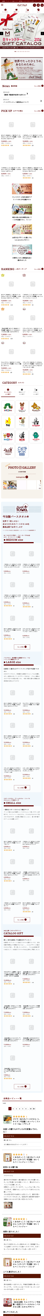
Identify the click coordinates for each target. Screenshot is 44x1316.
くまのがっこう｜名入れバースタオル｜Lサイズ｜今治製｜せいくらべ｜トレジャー (26, 1227)
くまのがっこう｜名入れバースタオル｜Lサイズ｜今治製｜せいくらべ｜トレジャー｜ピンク (26, 1267)
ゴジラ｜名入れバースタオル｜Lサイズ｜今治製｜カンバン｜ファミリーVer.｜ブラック (26, 1124)
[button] (2, 5)
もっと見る (37, 86)
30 (31, 1111)
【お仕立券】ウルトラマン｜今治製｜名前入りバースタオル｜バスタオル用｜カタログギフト (26, 1307)
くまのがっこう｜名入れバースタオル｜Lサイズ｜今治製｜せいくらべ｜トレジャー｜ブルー (26, 1162)
